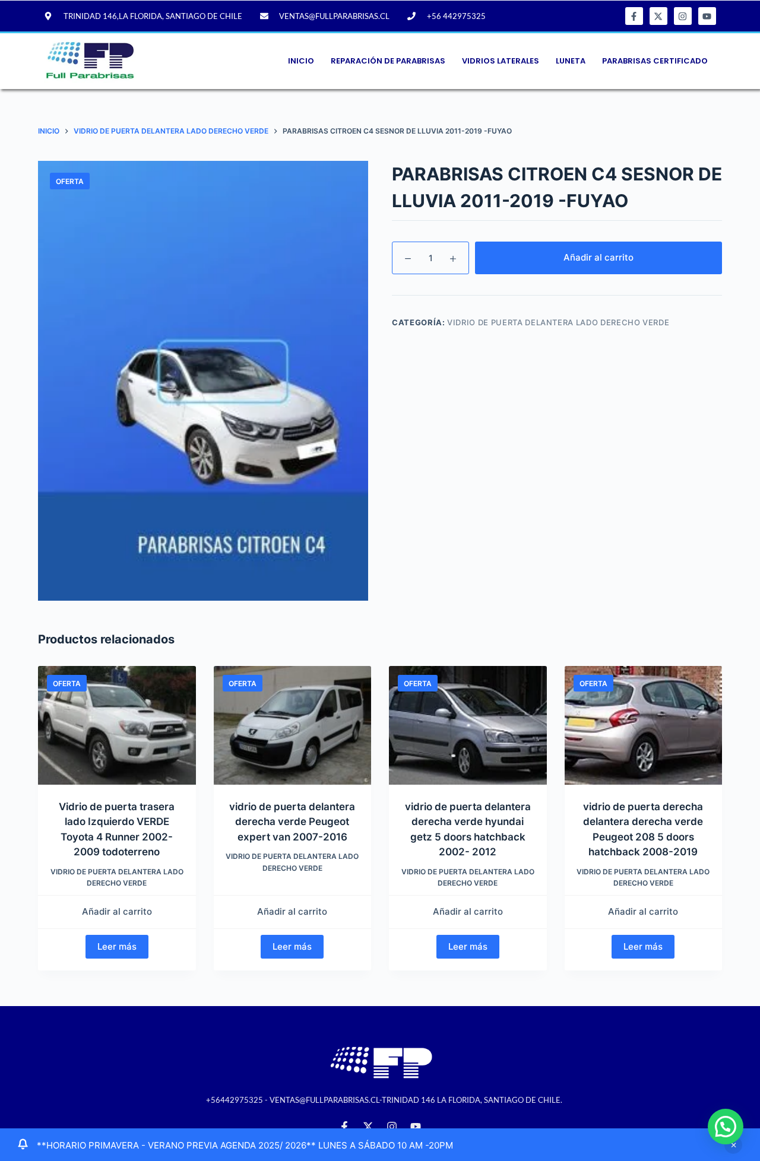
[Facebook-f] (634, 16)
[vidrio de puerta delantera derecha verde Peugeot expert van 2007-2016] (293, 725)
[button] (725, 1126)
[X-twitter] (658, 16)
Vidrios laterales (500, 60)
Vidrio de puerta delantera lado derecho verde (558, 322)
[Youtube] (707, 16)
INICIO (301, 60)
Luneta (570, 60)
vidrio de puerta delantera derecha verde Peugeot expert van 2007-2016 (292, 822)
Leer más (117, 946)
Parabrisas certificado (655, 60)
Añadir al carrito (598, 257)
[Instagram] (683, 16)
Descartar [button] (733, 1145)
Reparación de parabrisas (388, 60)
